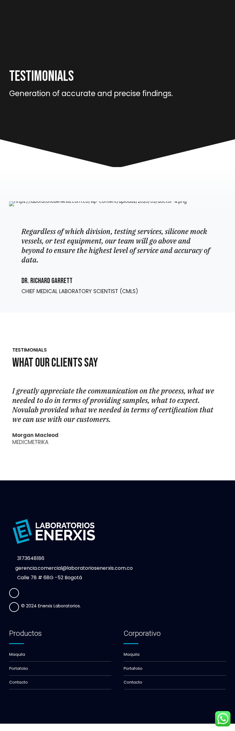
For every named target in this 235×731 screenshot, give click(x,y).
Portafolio (18, 668)
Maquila (17, 654)
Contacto (18, 682)
